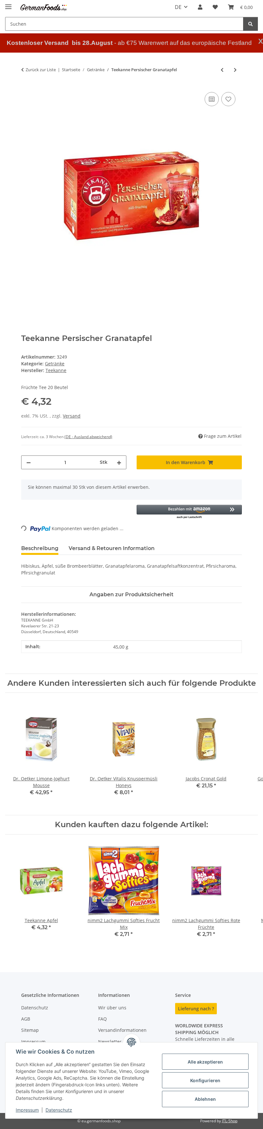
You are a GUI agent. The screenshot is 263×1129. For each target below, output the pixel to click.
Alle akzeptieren (205, 1062)
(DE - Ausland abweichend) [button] (88, 436)
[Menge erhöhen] (119, 462)
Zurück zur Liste (41, 69)
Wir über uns (112, 1008)
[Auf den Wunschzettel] (228, 99)
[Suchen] (250, 24)
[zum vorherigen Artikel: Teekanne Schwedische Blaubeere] (222, 70)
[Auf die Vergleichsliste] (212, 99)
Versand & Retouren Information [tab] (112, 548)
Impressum (27, 1110)
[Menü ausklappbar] (8, 4)
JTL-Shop (229, 1121)
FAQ (102, 1019)
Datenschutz (59, 1110)
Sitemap (30, 1030)
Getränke (54, 364)
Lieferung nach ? (196, 1009)
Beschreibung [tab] (39, 548)
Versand (72, 416)
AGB (25, 1019)
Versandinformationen (122, 1030)
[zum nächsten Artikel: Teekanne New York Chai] (235, 70)
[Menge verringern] (28, 462)
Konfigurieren (205, 1080)
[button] (200, 7)
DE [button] (178, 7)
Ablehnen (205, 1099)
